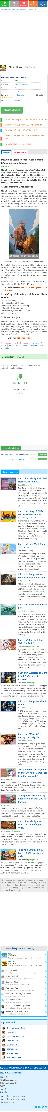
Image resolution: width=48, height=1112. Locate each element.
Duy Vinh (29, 741)
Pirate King (11, 1032)
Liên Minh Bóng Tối (31, 553)
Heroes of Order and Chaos (16, 1011)
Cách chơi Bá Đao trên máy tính (18, 144)
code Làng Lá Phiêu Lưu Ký (14, 862)
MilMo (10, 954)
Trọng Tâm (5, 805)
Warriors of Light (19, 691)
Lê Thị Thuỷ (29, 551)
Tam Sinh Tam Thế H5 (35, 649)
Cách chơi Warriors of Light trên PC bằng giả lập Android (32, 676)
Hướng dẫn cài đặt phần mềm (12, 1096)
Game (12, 77)
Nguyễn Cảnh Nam (32, 518)
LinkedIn (46, 1107)
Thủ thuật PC (43, 5)
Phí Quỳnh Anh (31, 708)
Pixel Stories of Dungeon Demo (18, 994)
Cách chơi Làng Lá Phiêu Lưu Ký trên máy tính (24, 124)
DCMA (2, 1086)
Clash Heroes (23, 490)
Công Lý (11, 779)
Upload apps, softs (7, 1102)
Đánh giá (6, 153)
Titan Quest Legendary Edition (17, 1005)
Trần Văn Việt (5, 166)
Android (4, 5)
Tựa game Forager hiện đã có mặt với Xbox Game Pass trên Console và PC (32, 772)
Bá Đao (37, 624)
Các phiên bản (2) (20, 152)
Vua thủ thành (13, 1053)
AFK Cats (11, 961)
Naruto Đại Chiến (14, 1057)
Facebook (36, 1107)
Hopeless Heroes (24, 338)
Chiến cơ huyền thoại (16, 1028)
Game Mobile (21, 77)
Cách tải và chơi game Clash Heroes (26, 289)
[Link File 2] (20, 393)
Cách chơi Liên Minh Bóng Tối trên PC (20, 130)
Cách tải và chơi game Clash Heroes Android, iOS (25, 119)
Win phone (23, 5)
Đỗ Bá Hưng (30, 683)
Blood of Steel (11, 970)
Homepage (25, 84)
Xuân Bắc (29, 485)
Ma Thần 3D (12, 1045)
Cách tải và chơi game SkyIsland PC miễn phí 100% (29, 824)
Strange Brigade (12, 976)
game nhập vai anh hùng (19, 345)
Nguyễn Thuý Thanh (32, 647)
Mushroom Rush (12, 988)
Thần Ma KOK (12, 1040)
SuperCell (18, 84)
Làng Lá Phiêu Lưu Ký (38, 521)
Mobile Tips (33, 4)
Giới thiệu (4, 1077)
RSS (43, 1107)
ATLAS (25, 726)
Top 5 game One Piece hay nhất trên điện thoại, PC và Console (32, 798)
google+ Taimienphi (39, 1107)
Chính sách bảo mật (8, 1083)
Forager (38, 782)
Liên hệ (3, 1089)
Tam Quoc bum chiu (15, 1036)
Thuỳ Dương (30, 611)
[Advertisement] (24, 40)
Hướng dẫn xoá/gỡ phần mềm (12, 1099)
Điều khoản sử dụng (8, 1080)
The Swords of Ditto (13, 999)
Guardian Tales (11, 982)
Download (5, 77)
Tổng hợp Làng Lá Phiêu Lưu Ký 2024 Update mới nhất (31, 853)
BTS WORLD (12, 1049)
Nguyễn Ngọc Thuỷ (14, 831)
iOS (14, 5)
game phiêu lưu (25, 170)
